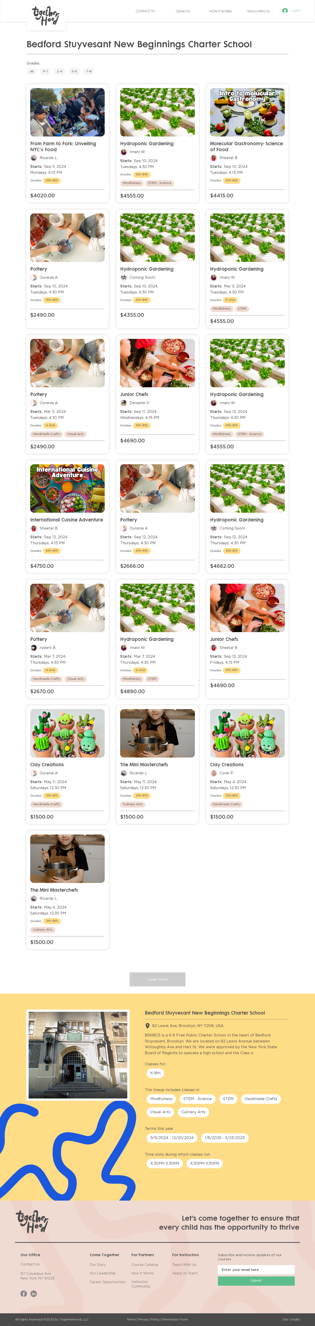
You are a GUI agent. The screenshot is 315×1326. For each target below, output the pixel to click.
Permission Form (175, 1319)
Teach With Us (184, 1265)
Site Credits (291, 1319)
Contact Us (30, 1264)
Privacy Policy (149, 1319)
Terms (131, 1319)
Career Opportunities (107, 1282)
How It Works (142, 1273)
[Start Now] (31, 71)
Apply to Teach (185, 1273)
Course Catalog (144, 1265)
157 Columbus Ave (36, 1274)
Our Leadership (103, 1273)
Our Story (98, 1265)
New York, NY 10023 (37, 1278)
